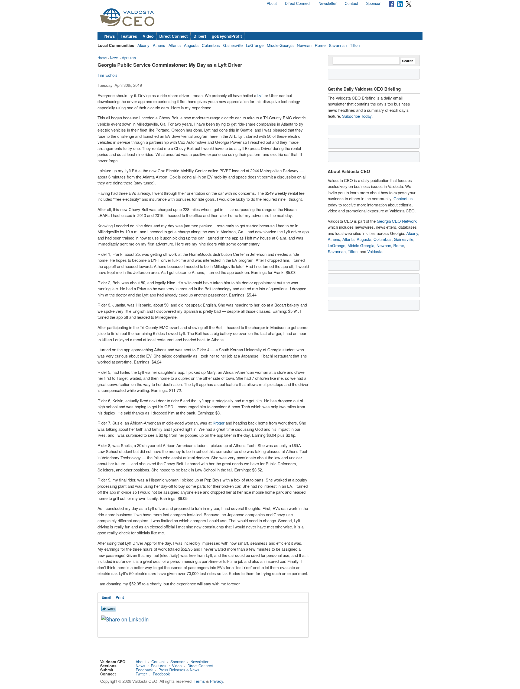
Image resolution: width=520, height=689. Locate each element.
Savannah (338, 45)
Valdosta (374, 251)
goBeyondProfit (227, 36)
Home (102, 57)
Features (129, 36)
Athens (159, 45)
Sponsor (373, 3)
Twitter (141, 674)
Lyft (260, 95)
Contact (351, 3)
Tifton (355, 45)
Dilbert (199, 36)
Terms (199, 681)
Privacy (216, 681)
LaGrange (255, 45)
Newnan (304, 45)
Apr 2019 (129, 57)
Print (120, 597)
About (272, 3)
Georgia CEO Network (397, 221)
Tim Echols (108, 75)
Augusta (191, 45)
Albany (143, 45)
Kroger (219, 423)
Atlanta (174, 45)
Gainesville (233, 45)
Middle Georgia (280, 45)
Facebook (161, 674)
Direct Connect (297, 3)
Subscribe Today (357, 116)
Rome (320, 45)
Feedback (144, 669)
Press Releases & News (178, 669)
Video (148, 36)
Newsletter (327, 3)
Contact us (403, 198)
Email (106, 597)
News (109, 36)
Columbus (211, 45)
